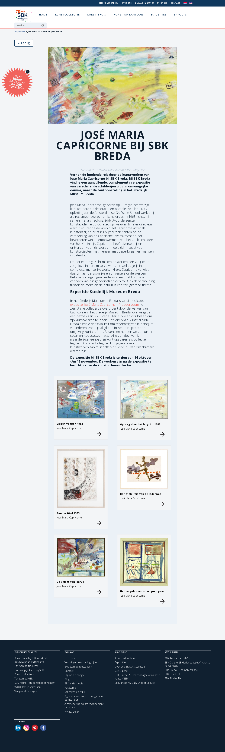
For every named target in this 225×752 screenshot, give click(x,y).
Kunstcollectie (67, 14)
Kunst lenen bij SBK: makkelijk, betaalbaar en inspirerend (31, 659)
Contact (175, 3)
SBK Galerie (121, 670)
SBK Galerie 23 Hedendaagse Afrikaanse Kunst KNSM (187, 664)
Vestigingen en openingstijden (81, 662)
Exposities (158, 14)
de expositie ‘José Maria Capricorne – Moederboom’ (110, 302)
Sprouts (180, 14)
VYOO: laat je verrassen (27, 687)
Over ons (126, 3)
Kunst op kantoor (128, 14)
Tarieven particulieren (26, 666)
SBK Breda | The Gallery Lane (181, 670)
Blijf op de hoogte (75, 675)
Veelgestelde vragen (25, 691)
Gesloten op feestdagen (78, 666)
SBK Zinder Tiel (173, 678)
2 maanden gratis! (144, 3)
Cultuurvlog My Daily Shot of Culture (135, 682)
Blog (67, 679)
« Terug (24, 43)
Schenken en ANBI (75, 692)
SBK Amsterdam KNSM (178, 658)
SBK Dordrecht (173, 674)
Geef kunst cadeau (108, 3)
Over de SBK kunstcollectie (130, 666)
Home (43, 14)
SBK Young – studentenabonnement (34, 682)
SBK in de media (74, 683)
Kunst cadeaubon (125, 658)
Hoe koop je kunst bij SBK (29, 670)
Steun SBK (162, 3)
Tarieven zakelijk (23, 678)
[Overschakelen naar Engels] (190, 3)
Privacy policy (72, 711)
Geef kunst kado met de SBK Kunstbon (16, 82)
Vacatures (70, 687)
